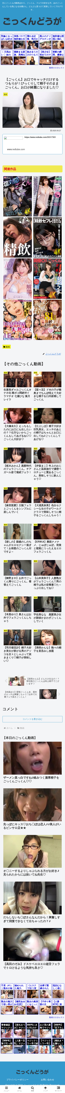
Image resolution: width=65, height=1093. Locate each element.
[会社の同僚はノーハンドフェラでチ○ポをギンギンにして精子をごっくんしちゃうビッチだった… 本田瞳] (47, 298)
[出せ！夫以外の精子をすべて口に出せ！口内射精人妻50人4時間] (17, 339)
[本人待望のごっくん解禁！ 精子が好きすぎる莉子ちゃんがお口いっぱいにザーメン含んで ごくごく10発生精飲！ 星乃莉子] (17, 298)
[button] (58, 689)
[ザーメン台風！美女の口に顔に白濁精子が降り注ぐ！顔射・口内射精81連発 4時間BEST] (47, 339)
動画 (8, 346)
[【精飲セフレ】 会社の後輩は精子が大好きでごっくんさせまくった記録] (47, 257)
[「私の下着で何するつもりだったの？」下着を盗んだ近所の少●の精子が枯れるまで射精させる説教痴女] (47, 216)
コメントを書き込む (32, 719)
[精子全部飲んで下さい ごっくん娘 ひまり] (17, 257)
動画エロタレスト (56, 67)
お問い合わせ (47, 1079)
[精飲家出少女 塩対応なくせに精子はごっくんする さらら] (17, 216)
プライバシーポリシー (17, 1079)
